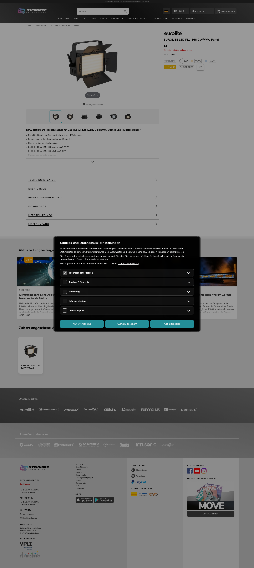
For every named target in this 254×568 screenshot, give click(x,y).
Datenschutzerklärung (128, 263)
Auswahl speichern (127, 324)
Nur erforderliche (82, 324)
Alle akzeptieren (172, 324)
